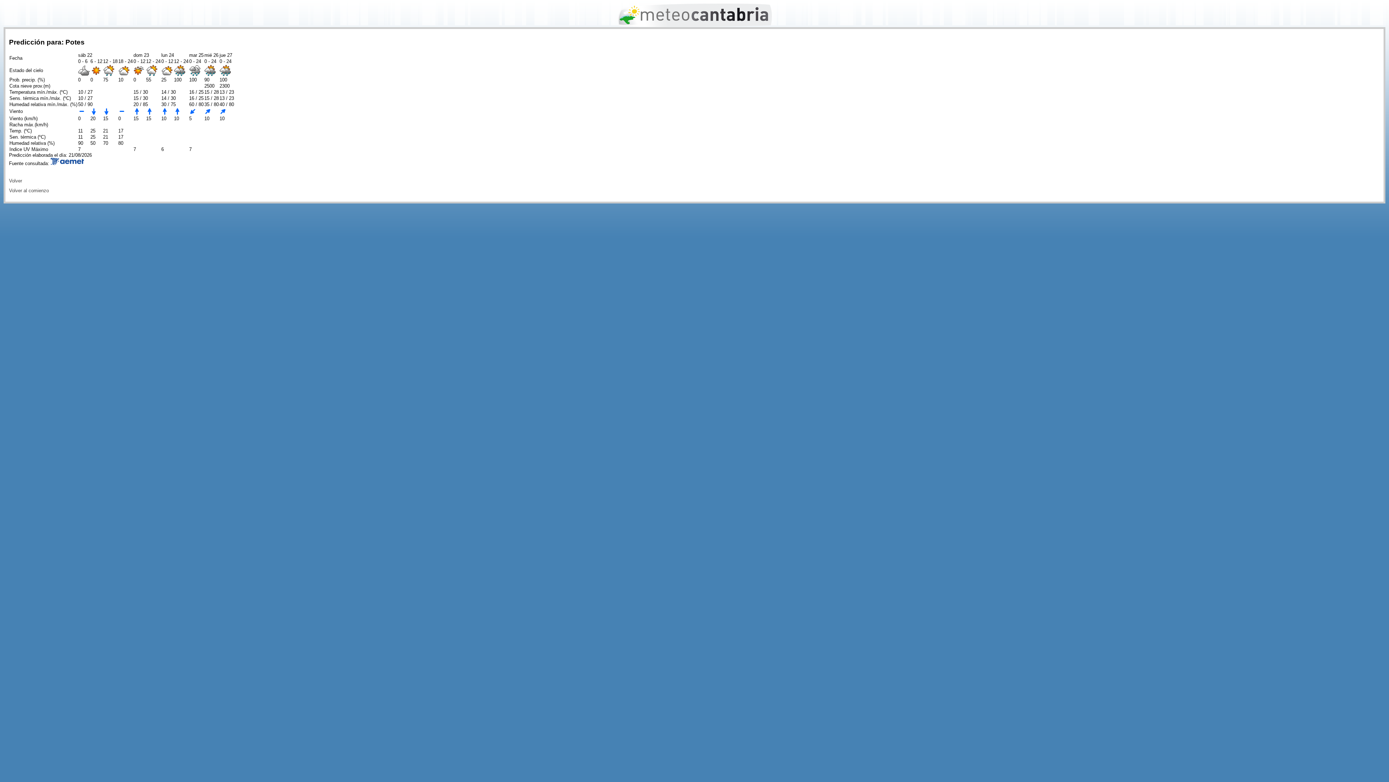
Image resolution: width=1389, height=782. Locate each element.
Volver (15, 181)
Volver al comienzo (29, 190)
